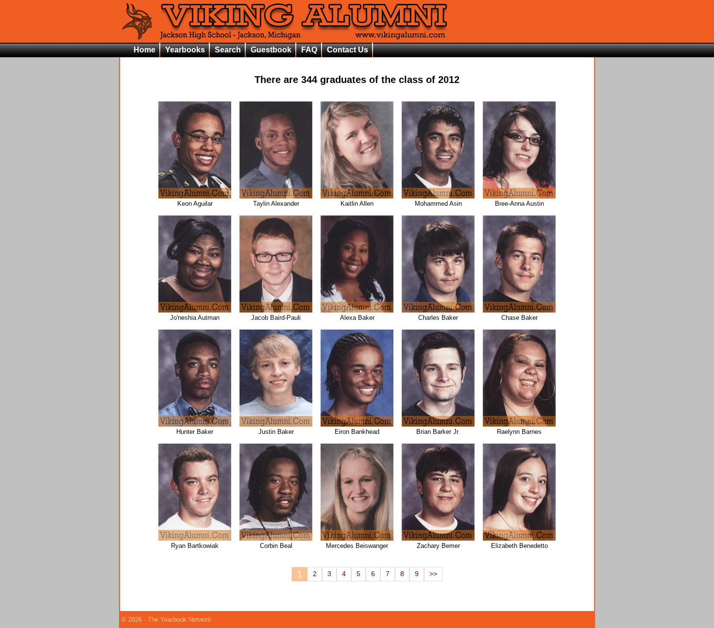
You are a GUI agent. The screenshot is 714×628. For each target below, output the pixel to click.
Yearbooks (185, 50)
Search (228, 50)
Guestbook (271, 50)
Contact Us (347, 50)
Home (144, 50)
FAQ (309, 50)
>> (433, 574)
